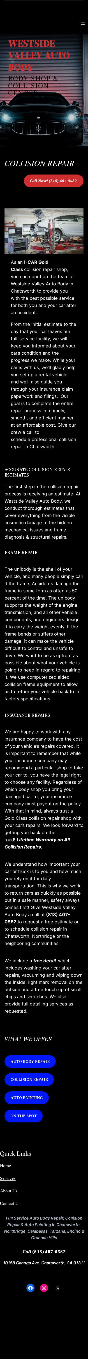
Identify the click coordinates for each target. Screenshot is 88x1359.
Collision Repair (29, 1079)
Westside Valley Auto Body (30, 1329)
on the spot (23, 1116)
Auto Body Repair (30, 1061)
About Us (8, 1191)
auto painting (26, 1097)
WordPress (54, 1341)
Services (8, 1178)
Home (5, 1165)
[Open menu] (83, 23)
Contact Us (10, 1203)
